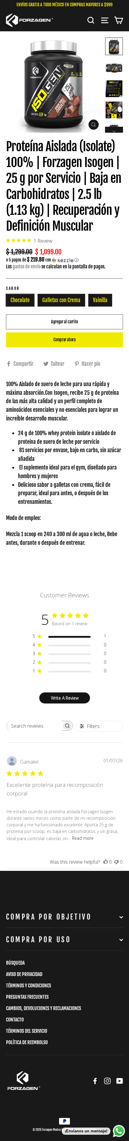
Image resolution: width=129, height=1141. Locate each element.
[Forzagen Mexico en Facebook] (95, 1080)
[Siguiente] (114, 130)
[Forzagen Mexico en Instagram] (107, 1080)
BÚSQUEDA (15, 963)
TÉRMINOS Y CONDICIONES (28, 986)
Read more (83, 838)
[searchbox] (34, 726)
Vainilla (100, 300)
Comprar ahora (64, 339)
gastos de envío (26, 267)
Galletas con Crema (61, 300)
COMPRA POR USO (38, 939)
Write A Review (65, 698)
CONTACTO (15, 1020)
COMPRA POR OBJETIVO (49, 917)
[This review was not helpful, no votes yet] (116, 862)
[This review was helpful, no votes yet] (106, 862)
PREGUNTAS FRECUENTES (27, 997)
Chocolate (20, 300)
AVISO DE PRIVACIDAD (24, 974)
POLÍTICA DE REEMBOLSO (27, 1042)
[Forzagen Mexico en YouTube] (119, 1080)
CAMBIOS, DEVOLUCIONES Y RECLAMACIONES (43, 1008)
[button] (64, 260)
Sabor (13, 288)
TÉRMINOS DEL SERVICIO (26, 1031)
